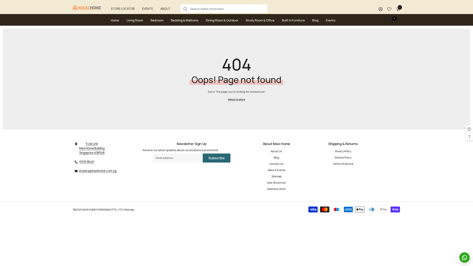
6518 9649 (86, 162)
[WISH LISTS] (389, 9)
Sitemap (129, 209)
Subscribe (216, 158)
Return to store (236, 99)
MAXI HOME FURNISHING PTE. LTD (102, 209)
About (165, 9)
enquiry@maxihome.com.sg (97, 171)
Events (147, 9)
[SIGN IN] (380, 9)
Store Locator (123, 9)
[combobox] (227, 8)
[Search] (224, 8)
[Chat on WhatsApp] (464, 257)
